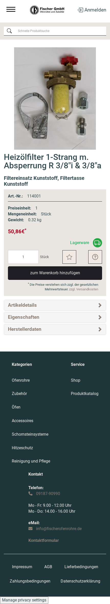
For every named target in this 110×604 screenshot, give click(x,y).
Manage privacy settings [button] (24, 600)
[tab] (55, 305)
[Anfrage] (95, 257)
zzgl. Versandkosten (83, 289)
